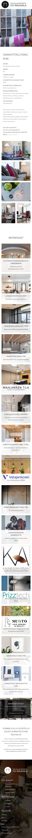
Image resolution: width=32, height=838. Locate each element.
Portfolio (3, 814)
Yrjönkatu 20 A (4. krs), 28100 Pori (12, 785)
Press (2, 824)
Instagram (8, 803)
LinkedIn (7, 807)
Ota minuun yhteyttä (16, 713)
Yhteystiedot (5, 830)
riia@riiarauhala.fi (13, 134)
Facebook (7, 800)
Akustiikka (4, 821)
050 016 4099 (9, 792)
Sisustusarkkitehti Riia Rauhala (10, 827)
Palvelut (3, 818)
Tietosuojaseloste (6, 833)
